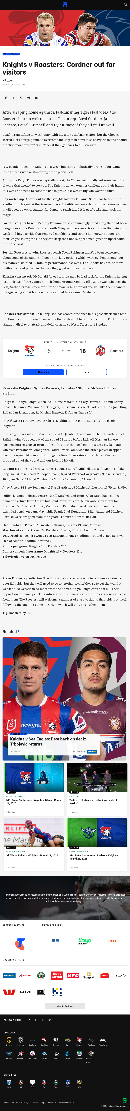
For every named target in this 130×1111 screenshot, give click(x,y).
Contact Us (51, 1102)
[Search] (125, 5)
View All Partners (65, 1006)
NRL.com (8, 80)
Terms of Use (8, 1102)
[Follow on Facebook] (36, 1020)
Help (42, 1102)
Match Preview (11, 54)
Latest (87, 372)
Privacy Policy (22, 1102)
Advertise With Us (66, 1102)
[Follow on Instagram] (50, 1020)
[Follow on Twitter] (43, 1020)
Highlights (43, 372)
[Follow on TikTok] (29, 1020)
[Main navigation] (4, 5)
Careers (35, 1102)
